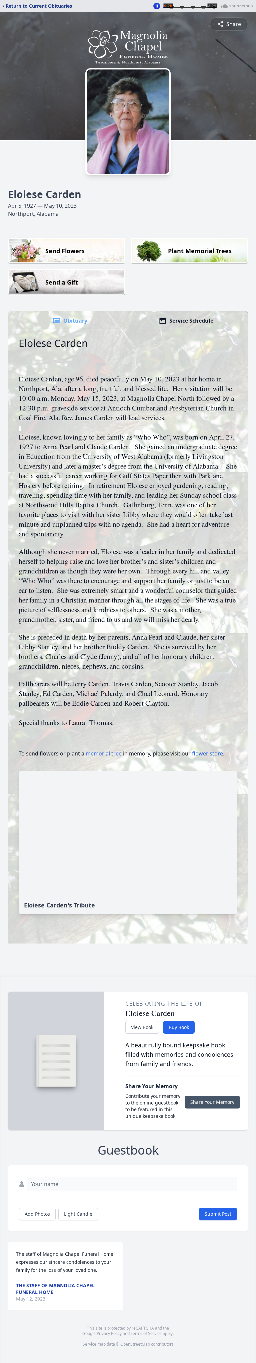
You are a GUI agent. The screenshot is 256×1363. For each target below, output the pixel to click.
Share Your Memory (212, 1102)
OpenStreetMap (135, 1344)
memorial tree (104, 753)
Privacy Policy (109, 1333)
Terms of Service (146, 1333)
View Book (142, 1027)
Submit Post (218, 1214)
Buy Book (179, 1027)
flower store (207, 753)
